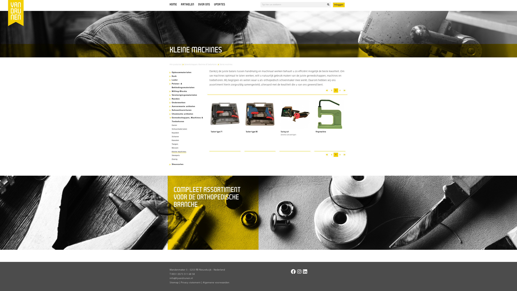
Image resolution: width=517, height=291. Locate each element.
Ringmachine (321, 132)
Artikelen (187, 4)
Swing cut (285, 132)
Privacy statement (190, 283)
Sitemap (174, 283)
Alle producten (175, 64)
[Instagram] (299, 272)
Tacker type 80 (252, 132)
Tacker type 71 (216, 132)
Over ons (204, 4)
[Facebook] (293, 272)
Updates (219, 4)
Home (173, 4)
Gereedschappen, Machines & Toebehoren (200, 64)
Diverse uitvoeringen (288, 135)
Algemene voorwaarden (216, 283)
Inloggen (338, 5)
